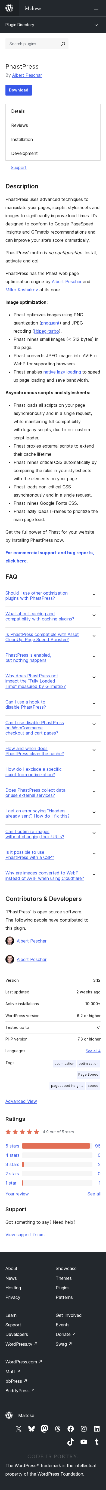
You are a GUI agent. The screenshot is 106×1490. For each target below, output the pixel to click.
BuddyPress (20, 1390)
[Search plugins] (63, 43)
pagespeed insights (67, 1086)
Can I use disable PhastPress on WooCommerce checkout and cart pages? (34, 728)
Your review (17, 1194)
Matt (13, 1371)
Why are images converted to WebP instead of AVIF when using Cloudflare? (44, 875)
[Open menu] (97, 8)
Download (18, 90)
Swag (64, 1344)
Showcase (66, 1268)
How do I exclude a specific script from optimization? (33, 772)
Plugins (63, 1287)
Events (63, 1324)
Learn (11, 1315)
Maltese (26, 1415)
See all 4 (93, 1051)
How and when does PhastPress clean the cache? (34, 751)
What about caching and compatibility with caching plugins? (39, 616)
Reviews (19, 125)
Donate (66, 1334)
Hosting (13, 1287)
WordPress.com (23, 1361)
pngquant (50, 323)
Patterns (64, 1297)
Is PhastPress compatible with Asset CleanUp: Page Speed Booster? (42, 637)
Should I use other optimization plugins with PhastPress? (36, 596)
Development (24, 153)
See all (94, 1194)
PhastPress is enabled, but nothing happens (28, 658)
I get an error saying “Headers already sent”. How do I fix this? (37, 813)
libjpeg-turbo (46, 331)
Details (18, 111)
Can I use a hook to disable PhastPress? (25, 704)
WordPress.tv (21, 1344)
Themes (64, 1278)
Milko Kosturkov (21, 289)
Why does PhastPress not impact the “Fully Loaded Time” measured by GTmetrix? (35, 681)
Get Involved (69, 1315)
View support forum (25, 1234)
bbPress (16, 1381)
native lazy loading (62, 372)
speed (93, 1086)
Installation (22, 139)
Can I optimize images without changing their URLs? (34, 834)
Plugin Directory (19, 24)
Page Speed (88, 1074)
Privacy (12, 1297)
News (11, 1278)
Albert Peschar (27, 75)
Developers (16, 1334)
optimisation (64, 1063)
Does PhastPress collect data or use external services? (35, 793)
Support (19, 167)
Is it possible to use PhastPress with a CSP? (29, 855)
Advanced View (21, 1101)
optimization (88, 1063)
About (11, 1268)
